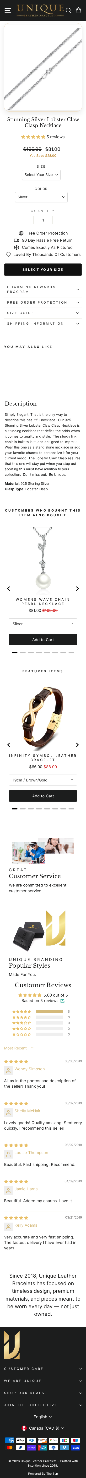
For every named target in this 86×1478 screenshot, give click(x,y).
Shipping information (35, 323)
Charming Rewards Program (31, 289)
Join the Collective (31, 1405)
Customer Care (24, 1369)
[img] (16, 1061)
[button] (34, 136)
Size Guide (20, 313)
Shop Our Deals (24, 1393)
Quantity (43, 211)
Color (41, 189)
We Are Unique (23, 1381)
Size (41, 166)
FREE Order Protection (37, 302)
